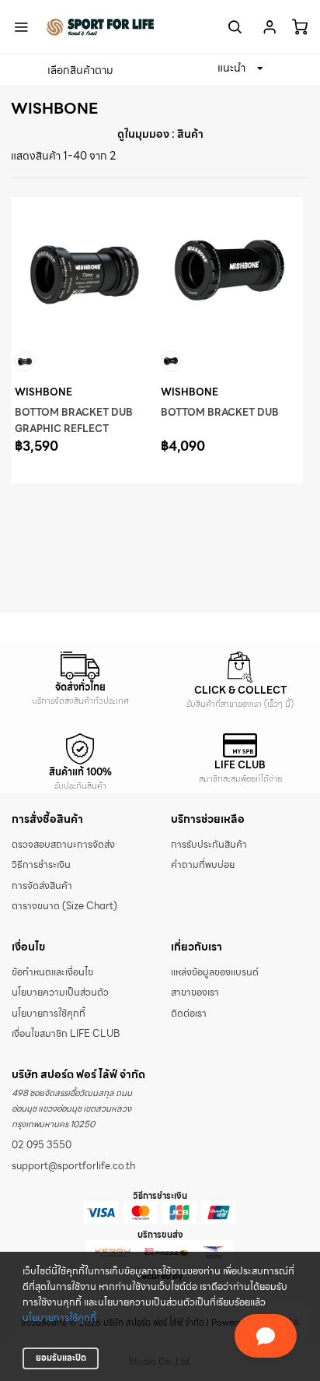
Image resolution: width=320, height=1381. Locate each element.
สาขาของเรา (195, 992)
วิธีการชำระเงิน (41, 865)
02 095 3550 (41, 1145)
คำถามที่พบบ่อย (203, 865)
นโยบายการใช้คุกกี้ (59, 1318)
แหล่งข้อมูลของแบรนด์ (215, 972)
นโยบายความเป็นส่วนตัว (60, 992)
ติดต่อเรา (189, 1013)
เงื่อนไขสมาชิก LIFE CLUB (66, 1034)
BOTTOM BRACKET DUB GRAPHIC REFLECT (74, 421)
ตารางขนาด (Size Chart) (64, 906)
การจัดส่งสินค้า (42, 886)
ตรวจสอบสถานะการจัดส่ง (63, 844)
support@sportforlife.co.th (73, 1166)
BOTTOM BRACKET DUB (220, 412)
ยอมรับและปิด (61, 1358)
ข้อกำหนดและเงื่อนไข (52, 972)
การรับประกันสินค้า (209, 844)
